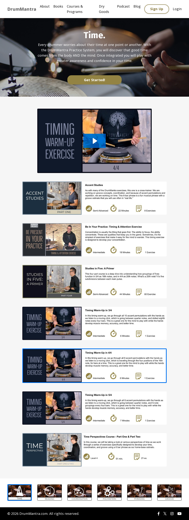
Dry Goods (104, 9)
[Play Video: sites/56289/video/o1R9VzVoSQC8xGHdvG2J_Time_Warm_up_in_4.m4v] (94, 141)
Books (58, 6)
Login (177, 9)
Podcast (123, 6)
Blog (137, 6)
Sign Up (156, 9)
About (45, 6)
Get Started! (94, 80)
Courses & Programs (75, 9)
